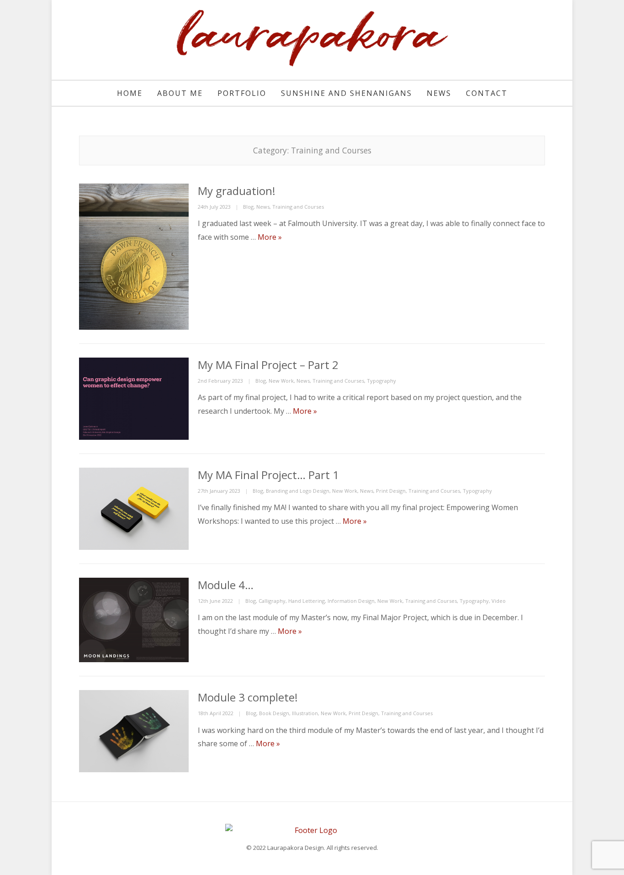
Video (499, 600)
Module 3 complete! (248, 697)
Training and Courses (298, 206)
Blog (248, 206)
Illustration (305, 713)
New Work (281, 380)
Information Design (351, 600)
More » (270, 237)
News (439, 93)
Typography (381, 380)
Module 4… (226, 584)
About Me (180, 93)
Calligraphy (272, 600)
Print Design (391, 490)
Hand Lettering (306, 600)
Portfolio (241, 93)
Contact (487, 93)
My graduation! (236, 190)
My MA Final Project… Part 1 (268, 474)
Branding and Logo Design (297, 490)
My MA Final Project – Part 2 (268, 364)
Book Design (274, 713)
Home (130, 93)
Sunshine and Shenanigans (346, 93)
